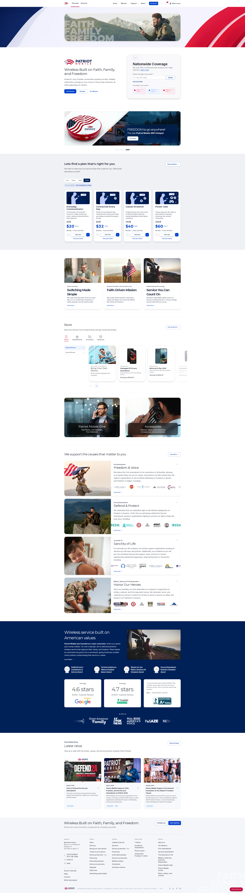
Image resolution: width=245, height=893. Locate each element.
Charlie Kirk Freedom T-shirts (141, 855)
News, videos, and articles (165, 874)
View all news (174, 743)
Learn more (144, 70)
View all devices (172, 327)
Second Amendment (166, 852)
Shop (115, 3)
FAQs (66, 874)
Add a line (78, 234)
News (143, 3)
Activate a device (118, 867)
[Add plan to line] (88, 234)
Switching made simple (98, 873)
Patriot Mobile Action (163, 869)
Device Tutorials (70, 871)
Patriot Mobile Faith (165, 865)
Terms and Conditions (150, 888)
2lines (73, 180)
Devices (93, 846)
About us (161, 842)
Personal (75, 3)
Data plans (116, 864)
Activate (82, 91)
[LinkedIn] (173, 888)
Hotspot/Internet (77, 339)
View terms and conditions (158, 138)
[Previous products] (91, 386)
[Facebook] (177, 888)
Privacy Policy (128, 888)
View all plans (172, 164)
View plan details (78, 238)
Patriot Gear (100, 339)
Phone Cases (140, 851)
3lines (80, 180)
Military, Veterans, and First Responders (165, 860)
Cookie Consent (118, 888)
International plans (97, 861)
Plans (92, 842)
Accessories (89, 339)
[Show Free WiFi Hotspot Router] (122, 149)
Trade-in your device (97, 852)
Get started (174, 823)
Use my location (138, 81)
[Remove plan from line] (68, 234)
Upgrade (93, 867)
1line (67, 180)
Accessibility (108, 888)
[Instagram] (180, 888)
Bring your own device (98, 849)
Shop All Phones (70, 352)
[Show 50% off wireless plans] (117, 149)
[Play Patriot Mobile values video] (154, 645)
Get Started (153, 3)
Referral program (70, 880)
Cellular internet (118, 842)
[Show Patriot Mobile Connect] (128, 149)
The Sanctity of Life (165, 855)
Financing (93, 858)
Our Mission (94, 91)
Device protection (98, 855)
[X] (170, 888)
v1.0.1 (161, 888)
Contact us (161, 823)
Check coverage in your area (143, 74)
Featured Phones (70, 347)
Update (170, 77)
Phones (66, 339)
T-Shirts (138, 842)
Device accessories (97, 864)
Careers (67, 877)
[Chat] (74, 863)
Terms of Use (138, 888)
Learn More (173, 454)
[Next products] (96, 386)
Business (84, 3)
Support (134, 3)
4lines (87, 180)
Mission (124, 3)
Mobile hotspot (117, 861)
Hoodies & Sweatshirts (139, 847)
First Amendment (164, 849)
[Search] (161, 3)
